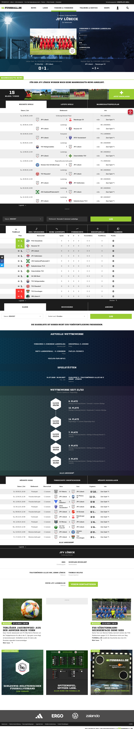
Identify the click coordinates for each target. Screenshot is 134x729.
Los (111, 219)
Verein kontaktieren (83, 584)
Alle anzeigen (66, 473)
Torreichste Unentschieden (67, 480)
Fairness (118, 232)
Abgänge (109, 307)
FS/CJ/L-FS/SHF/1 (76, 351)
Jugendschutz (39, 724)
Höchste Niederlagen (108, 480)
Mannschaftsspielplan (108, 104)
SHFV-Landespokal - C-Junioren (50, 351)
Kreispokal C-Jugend (78, 344)
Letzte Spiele (67, 104)
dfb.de (12, 2)
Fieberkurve (77, 232)
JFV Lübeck (67, 552)
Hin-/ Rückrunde (36, 232)
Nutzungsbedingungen (28, 724)
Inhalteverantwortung (50, 724)
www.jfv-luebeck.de (55, 583)
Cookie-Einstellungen (63, 724)
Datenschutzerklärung (15, 724)
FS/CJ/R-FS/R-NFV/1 (56, 358)
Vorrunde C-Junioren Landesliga (95, 28)
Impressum (4, 724)
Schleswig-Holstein (71, 15)
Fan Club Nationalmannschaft (32, 2)
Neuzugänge (67, 307)
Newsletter (58, 2)
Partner (43, 2)
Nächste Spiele (26, 104)
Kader (25, 307)
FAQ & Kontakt (50, 2)
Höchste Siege (26, 480)
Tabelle (16, 232)
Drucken (112, 300)
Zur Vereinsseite (67, 22)
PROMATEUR (5, 2)
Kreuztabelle (97, 232)
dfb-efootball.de (19, 2)
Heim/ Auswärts (57, 232)
